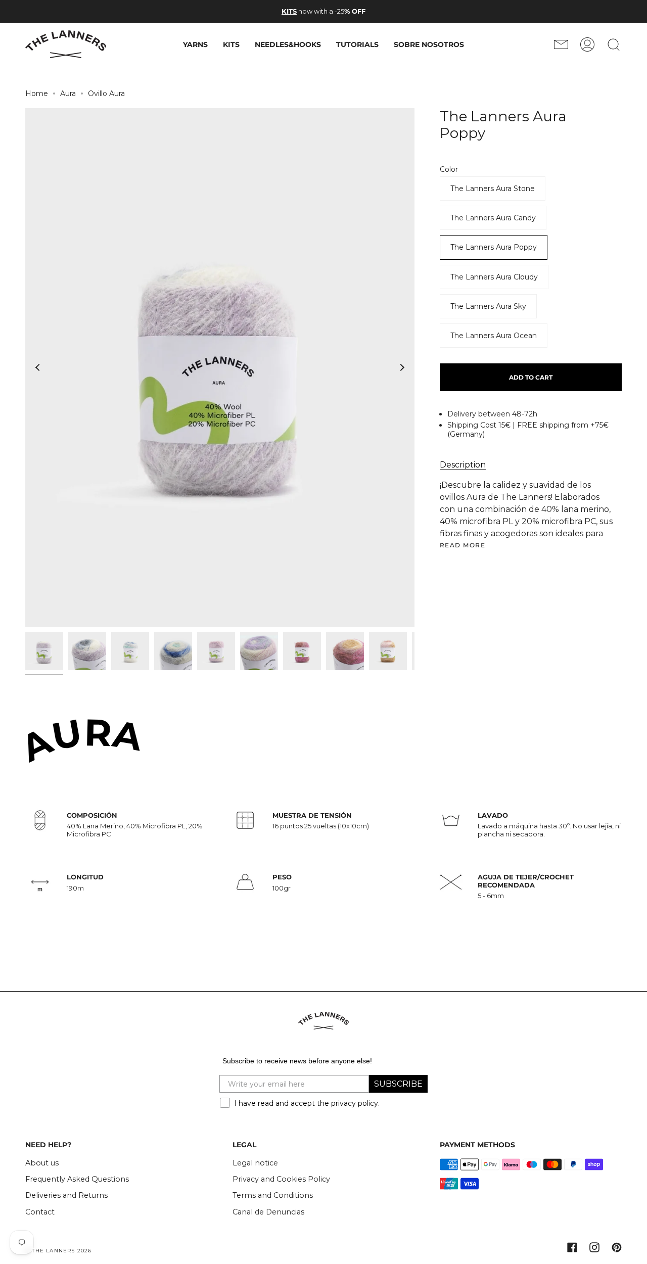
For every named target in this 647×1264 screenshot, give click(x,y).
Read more (462, 545)
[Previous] (38, 367)
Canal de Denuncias (268, 1211)
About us (42, 1162)
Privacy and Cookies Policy (281, 1179)
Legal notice (255, 1162)
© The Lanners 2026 (58, 1250)
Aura (68, 93)
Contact (40, 1211)
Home (36, 93)
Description (463, 465)
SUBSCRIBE (398, 1084)
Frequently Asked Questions (77, 1179)
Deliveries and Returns (66, 1195)
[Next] (401, 367)
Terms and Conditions (273, 1195)
